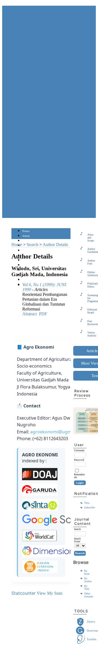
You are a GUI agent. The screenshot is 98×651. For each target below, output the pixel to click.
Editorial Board (89, 311)
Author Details (55, 244)
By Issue (87, 572)
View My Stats (49, 593)
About (26, 235)
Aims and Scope (89, 237)
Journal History (31, 279)
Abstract (29, 314)
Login (26, 240)
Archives (27, 260)
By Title (86, 587)
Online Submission (89, 274)
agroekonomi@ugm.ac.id (56, 432)
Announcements (32, 265)
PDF (43, 314)
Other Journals (88, 595)
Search (26, 250)
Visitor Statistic (89, 334)
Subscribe (89, 507)
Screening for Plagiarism (89, 298)
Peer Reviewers (89, 323)
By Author (88, 580)
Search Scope (77, 540)
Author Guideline (89, 250)
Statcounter (23, 593)
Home (25, 231)
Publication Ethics (89, 285)
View (87, 502)
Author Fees (89, 262)
